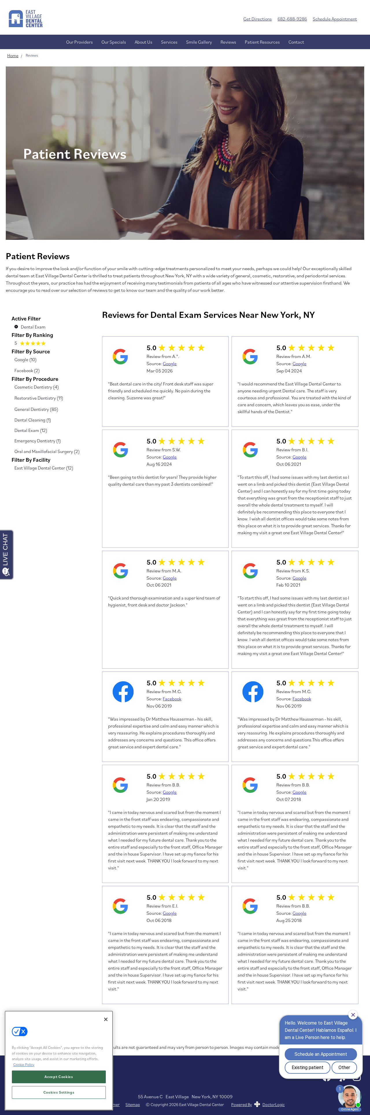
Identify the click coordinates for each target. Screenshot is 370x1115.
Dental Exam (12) (30, 430)
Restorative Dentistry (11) (38, 398)
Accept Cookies (59, 1076)
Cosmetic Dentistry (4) (36, 387)
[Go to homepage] (117, 19)
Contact (296, 42)
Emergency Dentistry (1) (37, 441)
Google (170, 363)
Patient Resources (262, 42)
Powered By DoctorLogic (258, 1104)
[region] (59, 1060)
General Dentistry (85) (36, 409)
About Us (143, 42)
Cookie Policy (23, 1064)
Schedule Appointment (335, 19)
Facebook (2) (27, 370)
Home (12, 55)
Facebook (172, 699)
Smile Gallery (199, 42)
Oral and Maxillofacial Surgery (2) (47, 451)
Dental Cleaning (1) (32, 420)
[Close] (105, 1019)
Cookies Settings (59, 1092)
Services (169, 42)
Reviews (228, 42)
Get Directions (257, 19)
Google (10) (25, 359)
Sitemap (132, 1104)
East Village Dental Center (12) (43, 468)
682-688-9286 (292, 19)
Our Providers (79, 42)
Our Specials (113, 42)
